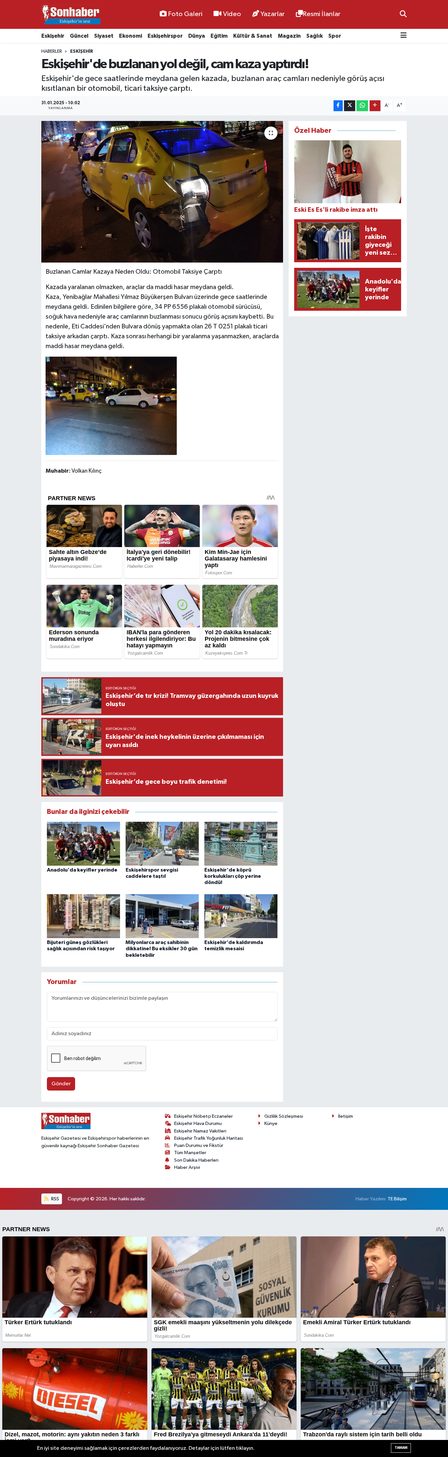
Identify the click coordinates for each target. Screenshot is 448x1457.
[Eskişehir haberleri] (70, 14)
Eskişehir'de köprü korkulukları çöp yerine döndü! (232, 876)
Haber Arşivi (187, 1167)
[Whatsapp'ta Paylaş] (362, 105)
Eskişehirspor (165, 36)
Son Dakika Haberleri (196, 1160)
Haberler (51, 51)
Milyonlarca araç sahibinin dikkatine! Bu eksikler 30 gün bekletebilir (161, 948)
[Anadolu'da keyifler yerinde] (83, 843)
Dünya (196, 36)
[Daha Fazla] (375, 105)
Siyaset (103, 36)
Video (232, 14)
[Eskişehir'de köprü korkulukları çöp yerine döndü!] (240, 843)
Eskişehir (52, 36)
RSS (54, 1198)
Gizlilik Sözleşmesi (283, 1116)
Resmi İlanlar (321, 14)
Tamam (401, 1447)
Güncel (79, 36)
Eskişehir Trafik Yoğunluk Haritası (208, 1138)
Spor (334, 36)
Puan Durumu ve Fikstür (198, 1145)
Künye (270, 1123)
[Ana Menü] (403, 36)
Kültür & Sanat (252, 36)
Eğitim (219, 36)
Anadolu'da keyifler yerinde (82, 870)
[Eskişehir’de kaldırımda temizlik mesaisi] (240, 916)
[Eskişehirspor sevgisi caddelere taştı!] (162, 843)
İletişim (345, 1116)
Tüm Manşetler (190, 1152)
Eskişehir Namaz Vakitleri (200, 1131)
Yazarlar (272, 14)
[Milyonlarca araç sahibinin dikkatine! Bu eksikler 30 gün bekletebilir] (162, 916)
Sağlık (314, 36)
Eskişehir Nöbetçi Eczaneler (203, 1116)
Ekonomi (130, 36)
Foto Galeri (185, 14)
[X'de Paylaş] (349, 105)
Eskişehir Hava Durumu (198, 1123)
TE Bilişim (397, 1198)
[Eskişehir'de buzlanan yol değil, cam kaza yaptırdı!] (162, 192)
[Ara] (403, 14)
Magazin (289, 36)
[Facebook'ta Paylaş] (338, 105)
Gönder (61, 1084)
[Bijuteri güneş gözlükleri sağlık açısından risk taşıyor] (83, 916)
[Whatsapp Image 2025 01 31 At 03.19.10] (111, 405)
